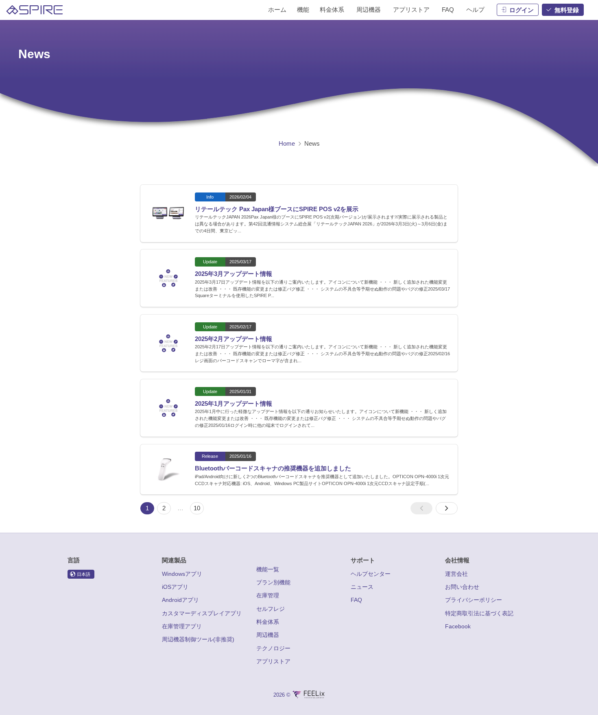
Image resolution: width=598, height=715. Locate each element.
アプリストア (273, 661)
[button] (421, 508)
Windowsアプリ (182, 574)
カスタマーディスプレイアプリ (202, 613)
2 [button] (164, 508)
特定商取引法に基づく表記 (479, 613)
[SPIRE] (34, 10)
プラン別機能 (273, 582)
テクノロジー (273, 648)
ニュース (362, 587)
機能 (303, 9)
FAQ (356, 600)
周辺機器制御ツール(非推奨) (198, 639)
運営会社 (456, 574)
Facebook (458, 626)
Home (287, 143)
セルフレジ (270, 609)
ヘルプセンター (371, 574)
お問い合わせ (462, 587)
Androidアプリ (180, 600)
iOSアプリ (175, 587)
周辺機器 (267, 635)
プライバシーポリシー (473, 600)
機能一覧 (267, 569)
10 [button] (197, 508)
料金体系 (267, 622)
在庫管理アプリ (182, 626)
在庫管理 (267, 595)
